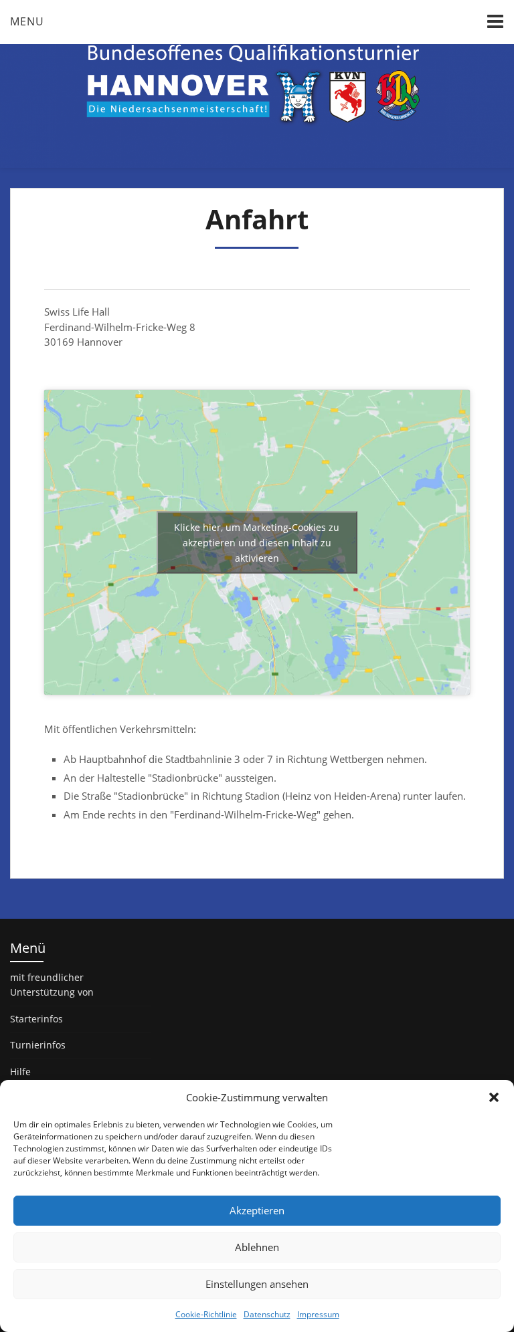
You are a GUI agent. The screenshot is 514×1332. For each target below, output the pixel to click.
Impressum (318, 1314)
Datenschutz (267, 1314)
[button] (494, 1097)
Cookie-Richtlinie (206, 1314)
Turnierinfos (38, 1044)
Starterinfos (36, 1018)
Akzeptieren (257, 1210)
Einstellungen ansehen (257, 1284)
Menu (27, 21)
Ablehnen (257, 1247)
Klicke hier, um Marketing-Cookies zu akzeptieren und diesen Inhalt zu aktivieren (256, 542)
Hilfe (20, 1071)
